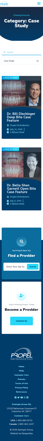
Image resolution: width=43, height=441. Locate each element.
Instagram (24, 397)
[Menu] (39, 3)
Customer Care (21, 375)
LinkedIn (27, 397)
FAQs (21, 371)
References (21, 392)
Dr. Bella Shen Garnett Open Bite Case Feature (21, 188)
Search (32, 266)
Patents (21, 379)
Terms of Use (21, 383)
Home (21, 366)
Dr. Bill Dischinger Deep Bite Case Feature (21, 117)
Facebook (15, 397)
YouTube (21, 397)
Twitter (18, 397)
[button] (21, 93)
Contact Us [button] (21, 321)
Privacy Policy (21, 387)
